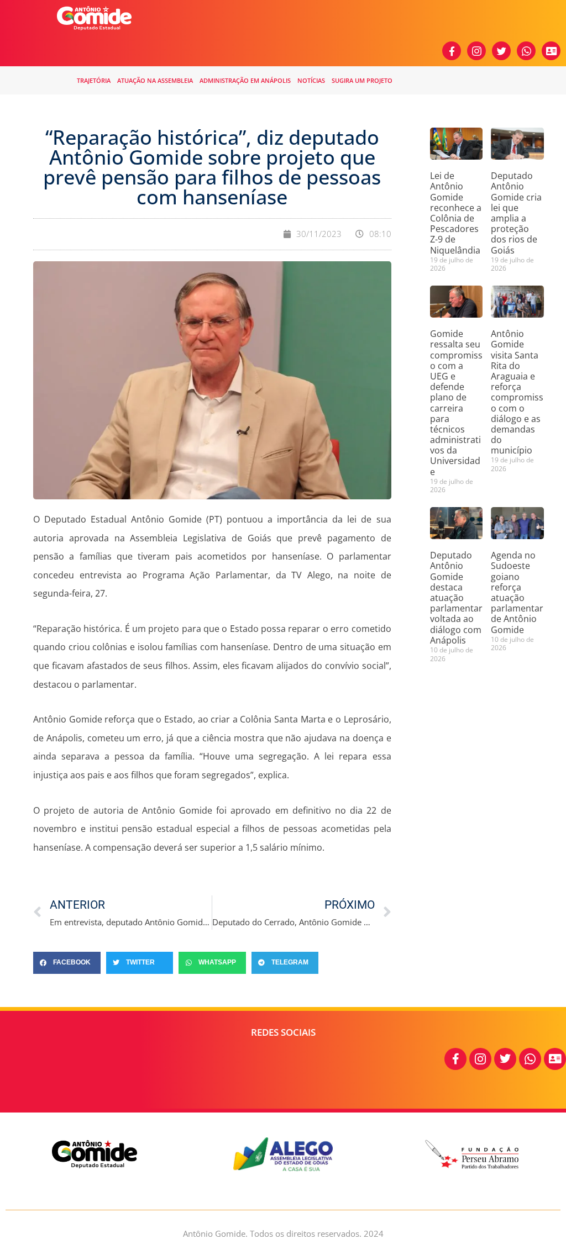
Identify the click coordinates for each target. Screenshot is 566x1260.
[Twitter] (501, 50)
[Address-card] (551, 50)
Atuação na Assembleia (155, 80)
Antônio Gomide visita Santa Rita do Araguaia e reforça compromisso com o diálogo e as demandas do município (517, 392)
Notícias (311, 80)
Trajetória (94, 80)
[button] (67, 963)
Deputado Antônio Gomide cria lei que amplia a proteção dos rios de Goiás (516, 213)
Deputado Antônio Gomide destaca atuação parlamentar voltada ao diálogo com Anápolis (456, 597)
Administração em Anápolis (245, 80)
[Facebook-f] (451, 50)
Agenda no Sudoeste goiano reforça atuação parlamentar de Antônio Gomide (517, 592)
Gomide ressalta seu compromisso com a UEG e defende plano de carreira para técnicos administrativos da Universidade (456, 402)
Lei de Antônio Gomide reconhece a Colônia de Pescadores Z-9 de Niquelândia (455, 213)
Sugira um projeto (362, 80)
